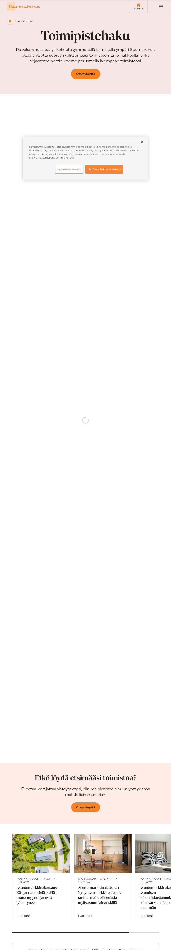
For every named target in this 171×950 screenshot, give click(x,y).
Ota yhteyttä (85, 74)
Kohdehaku (138, 8)
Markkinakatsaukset (34, 878)
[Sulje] (142, 142)
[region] (85, 158)
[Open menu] (157, 6)
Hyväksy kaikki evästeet (104, 169)
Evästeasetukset (69, 169)
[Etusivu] (10, 21)
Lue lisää (23, 916)
